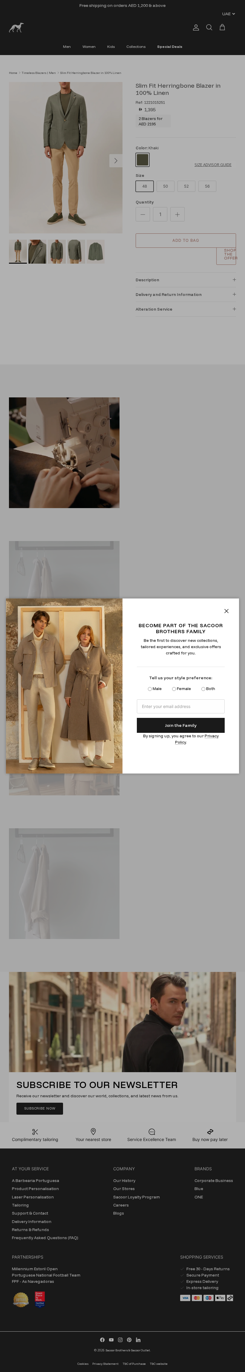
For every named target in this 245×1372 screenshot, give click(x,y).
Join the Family (181, 725)
